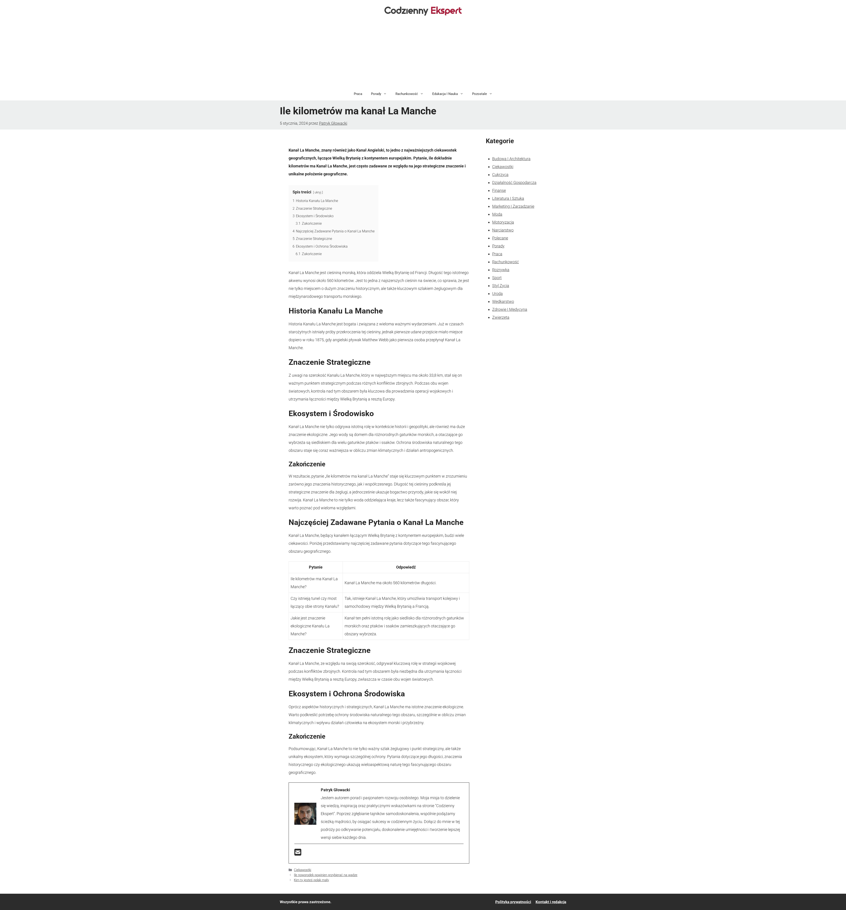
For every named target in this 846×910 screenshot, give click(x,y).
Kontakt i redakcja (551, 902)
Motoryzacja (503, 222)
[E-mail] (297, 853)
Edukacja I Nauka (445, 94)
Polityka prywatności (513, 902)
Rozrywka (500, 269)
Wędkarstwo (503, 301)
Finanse (499, 190)
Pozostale (479, 94)
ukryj (318, 192)
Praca (358, 94)
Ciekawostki (302, 870)
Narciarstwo (503, 230)
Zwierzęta (500, 317)
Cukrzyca (500, 174)
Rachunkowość (406, 94)
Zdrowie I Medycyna (509, 309)
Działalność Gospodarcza (514, 182)
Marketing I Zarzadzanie (513, 206)
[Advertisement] (423, 54)
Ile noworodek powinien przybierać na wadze (325, 875)
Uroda (497, 293)
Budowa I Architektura (511, 158)
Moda (497, 214)
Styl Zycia (500, 285)
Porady (376, 94)
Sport (497, 277)
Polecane (500, 238)
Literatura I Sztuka (508, 198)
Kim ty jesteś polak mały (311, 880)
